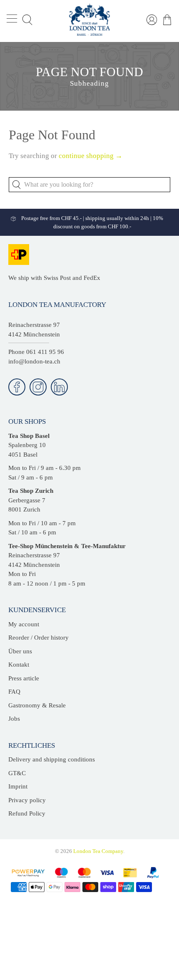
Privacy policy (27, 800)
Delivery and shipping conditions (51, 759)
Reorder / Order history (38, 637)
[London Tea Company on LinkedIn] (59, 386)
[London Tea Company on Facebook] (16, 386)
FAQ (14, 691)
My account (23, 624)
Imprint (17, 786)
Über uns (20, 651)
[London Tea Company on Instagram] (38, 386)
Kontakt (18, 664)
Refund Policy (26, 813)
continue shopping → (90, 156)
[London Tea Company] (89, 20)
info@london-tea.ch (34, 361)
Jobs (14, 718)
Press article (23, 678)
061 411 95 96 (45, 352)
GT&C (17, 773)
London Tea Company (98, 851)
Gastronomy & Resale (37, 705)
